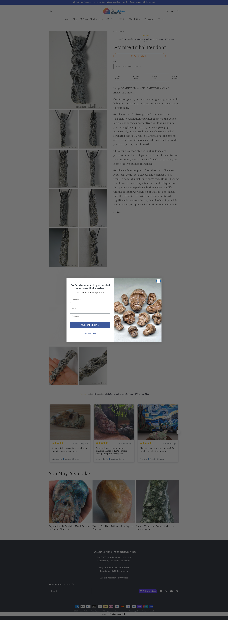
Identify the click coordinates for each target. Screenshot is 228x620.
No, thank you (90, 333)
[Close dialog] (158, 281)
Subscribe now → (90, 325)
